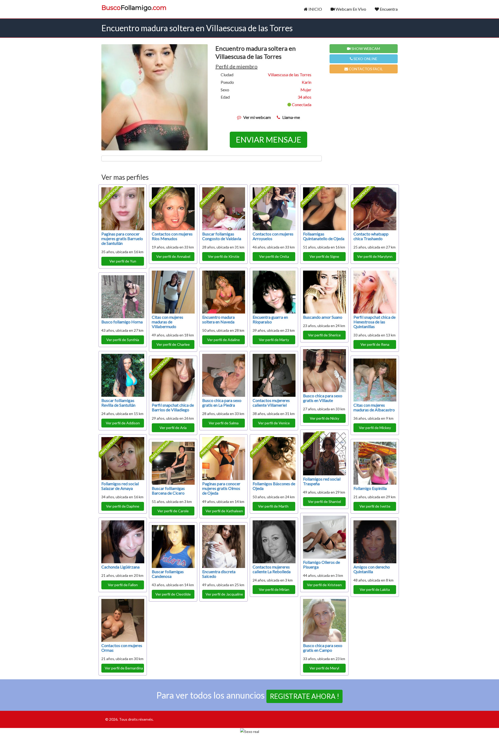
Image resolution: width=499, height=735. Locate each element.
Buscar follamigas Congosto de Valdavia (221, 236)
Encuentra (388, 9)
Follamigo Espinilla (370, 488)
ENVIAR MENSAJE (268, 139)
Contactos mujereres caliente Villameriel (271, 402)
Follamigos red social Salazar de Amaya (120, 486)
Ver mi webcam (257, 117)
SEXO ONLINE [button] (365, 58)
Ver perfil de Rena (374, 344)
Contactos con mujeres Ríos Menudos (172, 236)
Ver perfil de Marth (274, 506)
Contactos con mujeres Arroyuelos (273, 236)
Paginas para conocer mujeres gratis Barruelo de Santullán (122, 238)
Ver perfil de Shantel (324, 501)
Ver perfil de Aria (173, 427)
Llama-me (291, 117)
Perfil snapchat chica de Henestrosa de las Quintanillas (374, 322)
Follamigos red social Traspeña (321, 481)
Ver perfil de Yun (122, 261)
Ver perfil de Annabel (173, 256)
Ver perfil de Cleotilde (173, 594)
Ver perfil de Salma (224, 423)
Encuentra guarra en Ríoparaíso (270, 319)
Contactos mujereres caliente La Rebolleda (272, 569)
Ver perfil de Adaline (223, 339)
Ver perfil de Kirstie (223, 256)
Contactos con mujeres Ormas (121, 648)
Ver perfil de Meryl (324, 668)
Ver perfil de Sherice (324, 335)
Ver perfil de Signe (324, 256)
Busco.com (134, 7)
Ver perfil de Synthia (122, 339)
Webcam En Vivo (350, 9)
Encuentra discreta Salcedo (218, 574)
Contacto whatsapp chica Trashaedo (371, 236)
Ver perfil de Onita (274, 256)
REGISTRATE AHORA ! (304, 696)
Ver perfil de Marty (274, 339)
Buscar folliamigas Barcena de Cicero (168, 490)
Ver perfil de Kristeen (324, 585)
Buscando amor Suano (322, 317)
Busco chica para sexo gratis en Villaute (322, 398)
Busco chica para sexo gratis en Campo (322, 648)
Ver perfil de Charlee (173, 344)
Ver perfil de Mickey (375, 427)
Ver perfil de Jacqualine (224, 594)
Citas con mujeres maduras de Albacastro (374, 407)
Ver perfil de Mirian (274, 589)
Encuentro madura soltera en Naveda (218, 319)
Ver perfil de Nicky (324, 418)
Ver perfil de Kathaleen (224, 511)
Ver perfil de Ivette (374, 506)
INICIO (315, 9)
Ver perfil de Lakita (375, 589)
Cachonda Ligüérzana (120, 566)
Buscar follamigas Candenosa (168, 574)
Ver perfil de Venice (274, 423)
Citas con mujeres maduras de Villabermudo (167, 322)
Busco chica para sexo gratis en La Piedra (221, 402)
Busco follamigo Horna (122, 321)
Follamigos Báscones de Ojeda (274, 486)
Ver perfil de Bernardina (124, 668)
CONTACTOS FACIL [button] (365, 69)
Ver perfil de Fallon (123, 585)
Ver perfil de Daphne (122, 506)
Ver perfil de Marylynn (374, 256)
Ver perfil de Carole (173, 511)
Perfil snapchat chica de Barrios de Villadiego (173, 407)
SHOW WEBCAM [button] (365, 48)
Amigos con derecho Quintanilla (371, 569)
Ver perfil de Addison (123, 423)
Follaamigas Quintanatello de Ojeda (323, 236)
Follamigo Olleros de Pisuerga (321, 564)
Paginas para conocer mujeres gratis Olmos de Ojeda (221, 488)
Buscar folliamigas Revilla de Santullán (118, 402)
